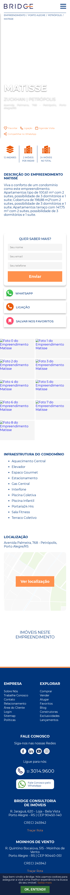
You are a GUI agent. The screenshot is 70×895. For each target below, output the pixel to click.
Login (8, 712)
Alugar (44, 699)
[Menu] (63, 6)
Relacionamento (15, 703)
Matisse (8, 19)
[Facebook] (23, 751)
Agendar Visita (46, 128)
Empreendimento (14, 15)
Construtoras (49, 712)
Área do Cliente (14, 707)
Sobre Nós (11, 691)
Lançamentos (49, 720)
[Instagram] (47, 751)
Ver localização (35, 581)
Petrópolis (55, 15)
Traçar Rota (35, 830)
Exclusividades (50, 716)
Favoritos (46, 703)
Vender (44, 695)
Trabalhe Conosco (16, 695)
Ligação (28, 128)
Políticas (10, 720)
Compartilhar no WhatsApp (22, 134)
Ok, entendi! (35, 889)
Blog (43, 707)
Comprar (46, 691)
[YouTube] (39, 751)
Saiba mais (45, 882)
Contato (9, 699)
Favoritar (12, 128)
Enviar (35, 276)
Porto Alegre (36, 15)
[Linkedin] (31, 751)
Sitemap (9, 716)
